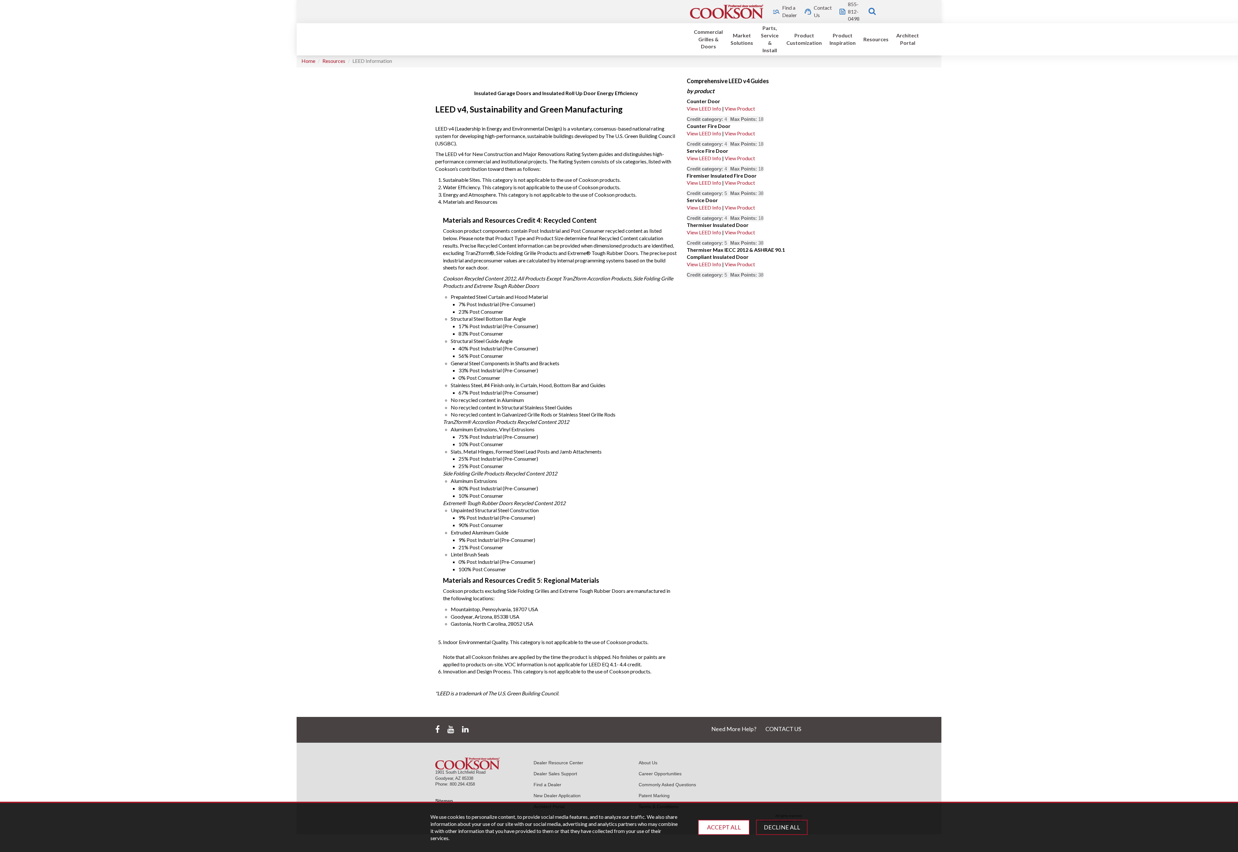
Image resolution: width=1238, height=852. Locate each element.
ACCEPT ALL (724, 827)
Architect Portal (907, 39)
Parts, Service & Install (770, 39)
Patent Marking (654, 795)
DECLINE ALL (782, 827)
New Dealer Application (557, 795)
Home (308, 61)
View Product (740, 108)
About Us (648, 762)
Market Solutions (742, 39)
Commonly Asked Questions (667, 784)
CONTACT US (783, 728)
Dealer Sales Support (555, 773)
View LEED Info (704, 108)
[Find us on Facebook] (437, 729)
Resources (876, 39)
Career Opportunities (660, 773)
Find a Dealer (547, 784)
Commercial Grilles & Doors (708, 39)
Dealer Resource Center (558, 762)
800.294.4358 (462, 784)
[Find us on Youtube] (450, 729)
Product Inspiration (843, 39)
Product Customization (804, 39)
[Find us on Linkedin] (465, 729)
